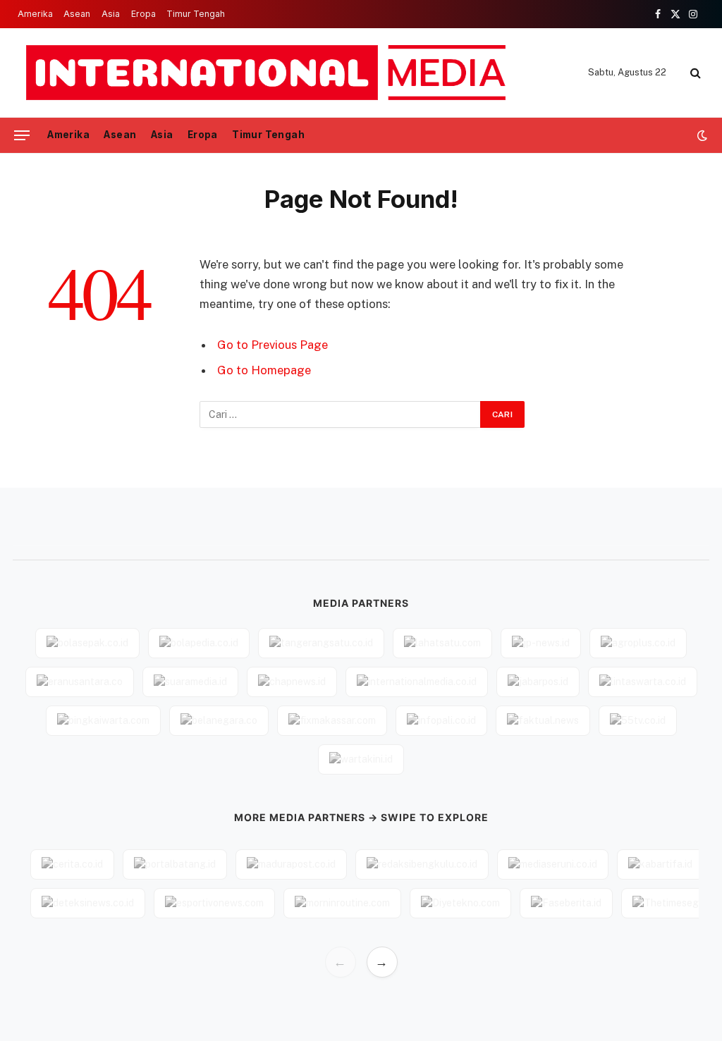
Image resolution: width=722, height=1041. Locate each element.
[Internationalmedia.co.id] (267, 72)
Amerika (35, 13)
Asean (76, 13)
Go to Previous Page (272, 345)
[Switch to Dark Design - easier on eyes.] (701, 135)
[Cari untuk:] (341, 414)
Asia (111, 13)
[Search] (694, 73)
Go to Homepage (264, 370)
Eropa (143, 13)
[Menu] (22, 136)
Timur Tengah (195, 13)
